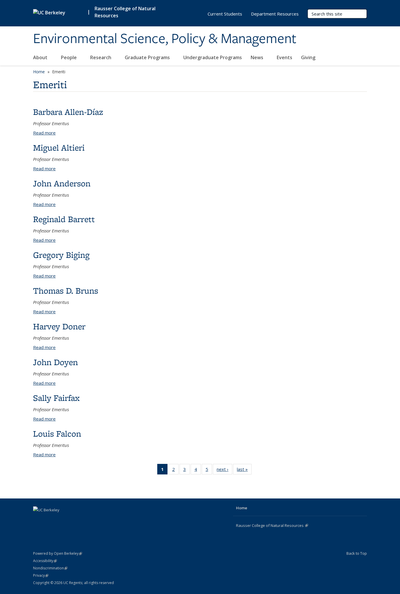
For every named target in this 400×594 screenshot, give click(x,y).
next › (224, 470)
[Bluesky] (72, 520)
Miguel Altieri (59, 147)
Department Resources (275, 14)
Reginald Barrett (64, 219)
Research (101, 57)
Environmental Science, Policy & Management (164, 39)
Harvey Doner (59, 326)
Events (284, 57)
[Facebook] (38, 520)
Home (39, 71)
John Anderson (61, 183)
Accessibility (45, 560)
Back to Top (356, 553)
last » (244, 470)
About (41, 57)
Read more (44, 133)
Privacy (40, 575)
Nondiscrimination (50, 568)
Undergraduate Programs (212, 57)
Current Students (225, 14)
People (69, 57)
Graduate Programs (148, 57)
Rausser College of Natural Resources (125, 12)
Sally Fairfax (56, 398)
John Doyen (55, 362)
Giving (308, 57)
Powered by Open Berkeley (57, 553)
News (257, 57)
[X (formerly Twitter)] (49, 520)
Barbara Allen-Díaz (68, 112)
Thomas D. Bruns (65, 290)
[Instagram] (61, 520)
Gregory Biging (61, 255)
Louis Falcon (57, 433)
